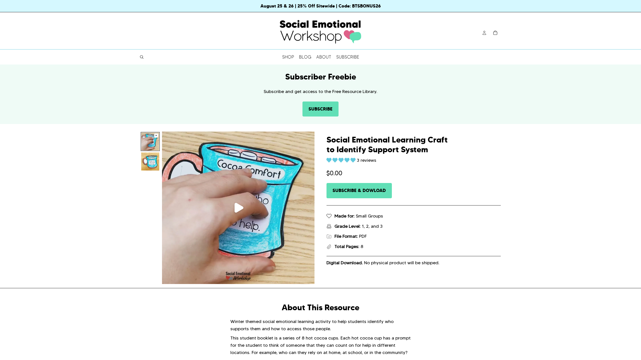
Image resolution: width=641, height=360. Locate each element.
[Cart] (495, 32)
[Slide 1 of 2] (150, 141)
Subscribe (320, 109)
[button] (342, 160)
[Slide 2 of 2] (150, 161)
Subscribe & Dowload (359, 190)
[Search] (141, 57)
